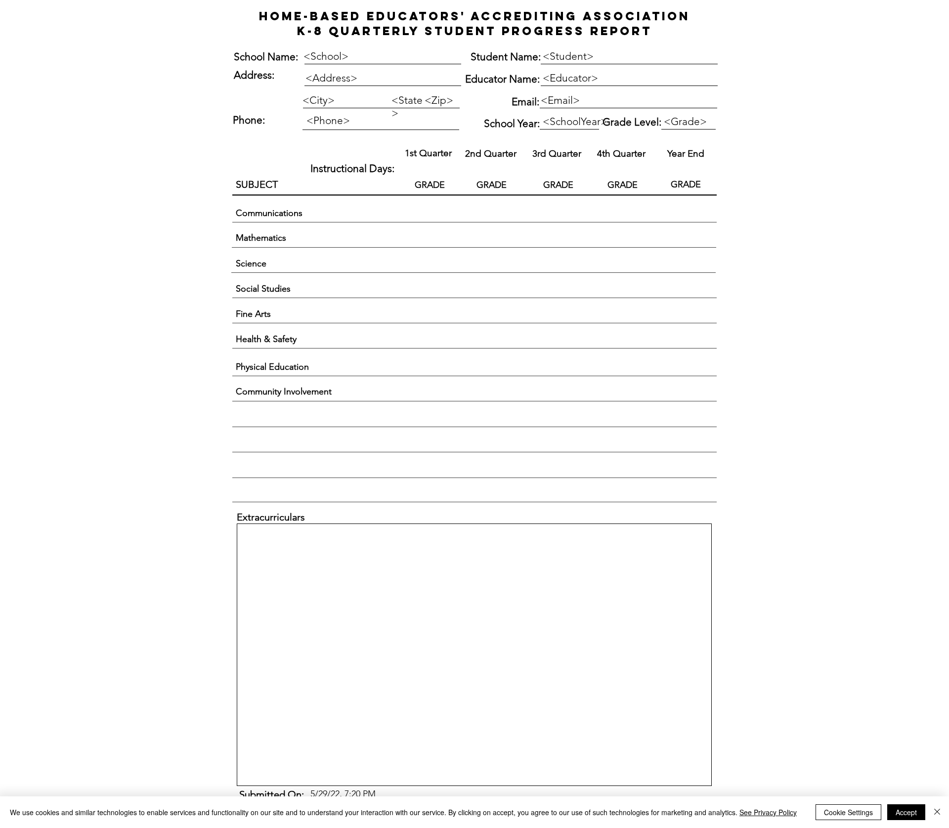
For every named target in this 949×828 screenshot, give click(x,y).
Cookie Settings (848, 812)
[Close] (937, 812)
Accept (906, 812)
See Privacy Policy (768, 812)
